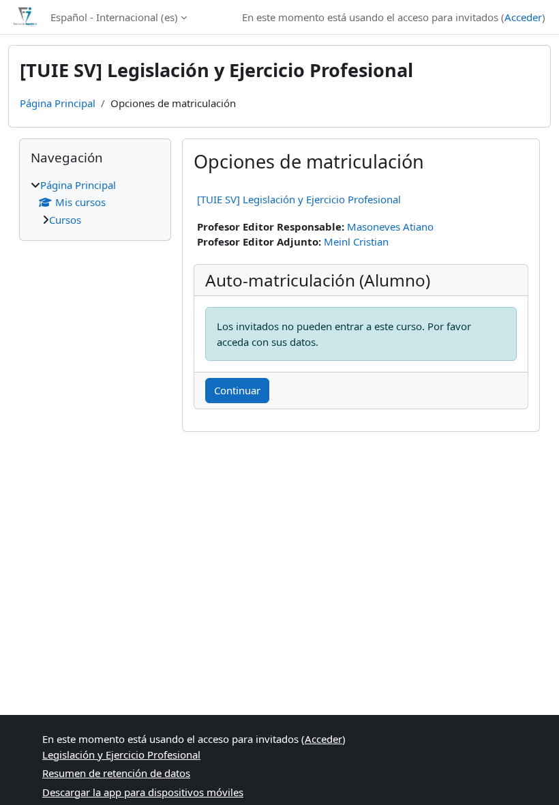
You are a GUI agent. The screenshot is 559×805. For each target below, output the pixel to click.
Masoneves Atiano (390, 226)
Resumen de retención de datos (116, 773)
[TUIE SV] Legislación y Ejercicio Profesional (299, 199)
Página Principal (57, 103)
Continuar (237, 390)
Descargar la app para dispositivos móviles (142, 792)
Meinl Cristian (356, 241)
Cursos (65, 219)
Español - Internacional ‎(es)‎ (114, 17)
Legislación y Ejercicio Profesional (121, 754)
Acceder (523, 17)
